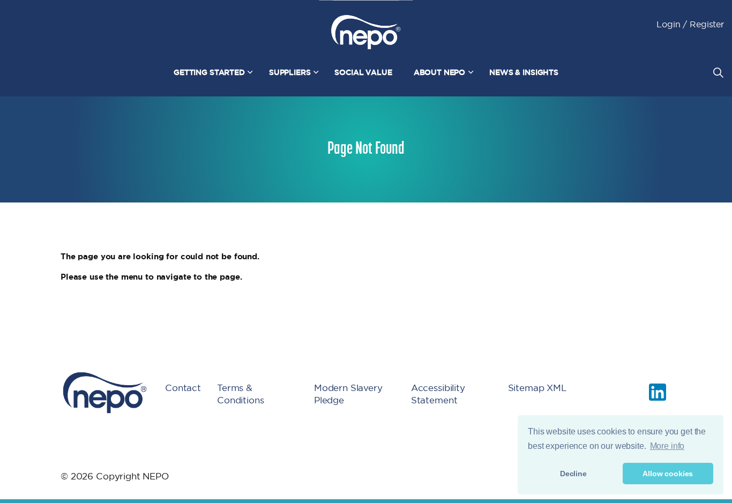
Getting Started (209, 72)
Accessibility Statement (438, 394)
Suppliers (290, 72)
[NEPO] (366, 32)
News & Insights (523, 72)
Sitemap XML (537, 387)
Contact (183, 387)
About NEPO (440, 72)
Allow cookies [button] (668, 473)
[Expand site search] (718, 72)
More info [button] (667, 446)
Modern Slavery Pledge (348, 394)
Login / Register (690, 24)
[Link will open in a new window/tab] (657, 392)
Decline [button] (573, 473)
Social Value (363, 72)
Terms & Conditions (240, 394)
